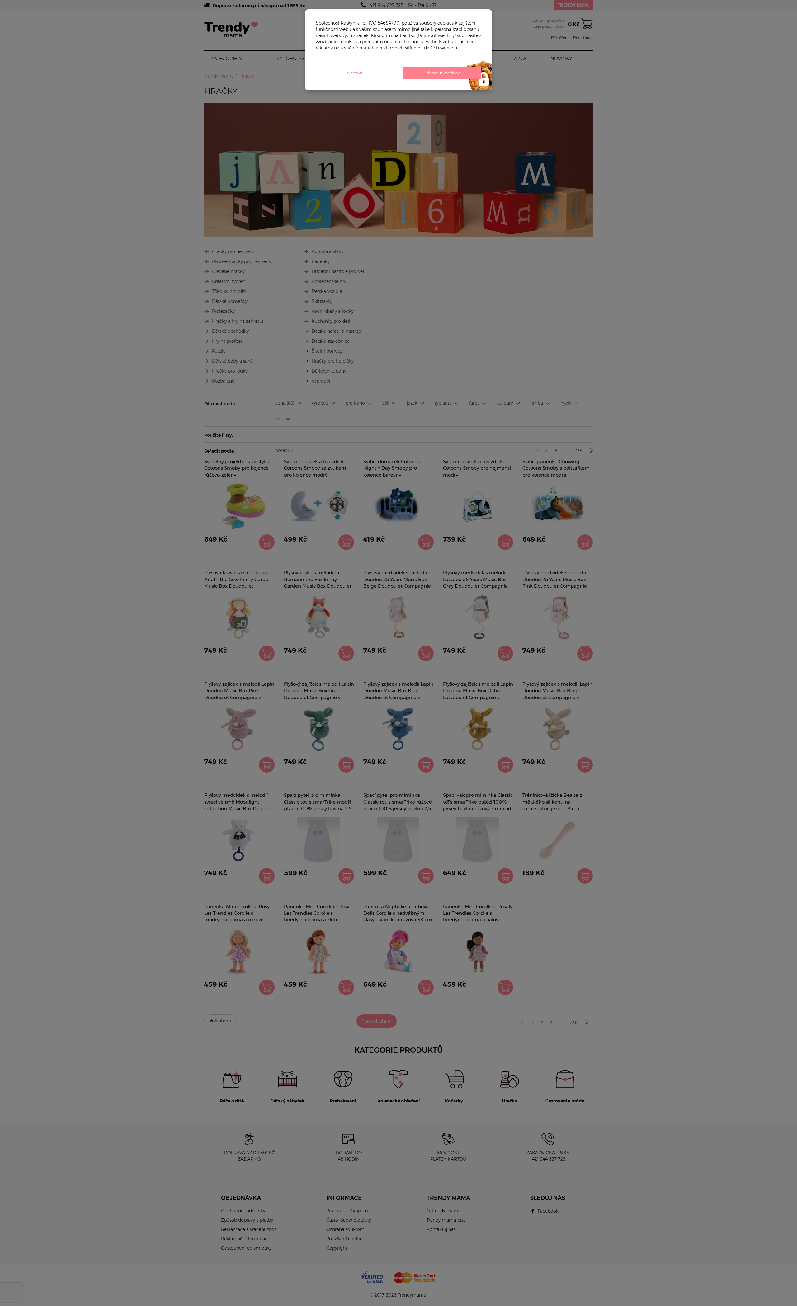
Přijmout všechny (442, 72)
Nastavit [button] (354, 72)
